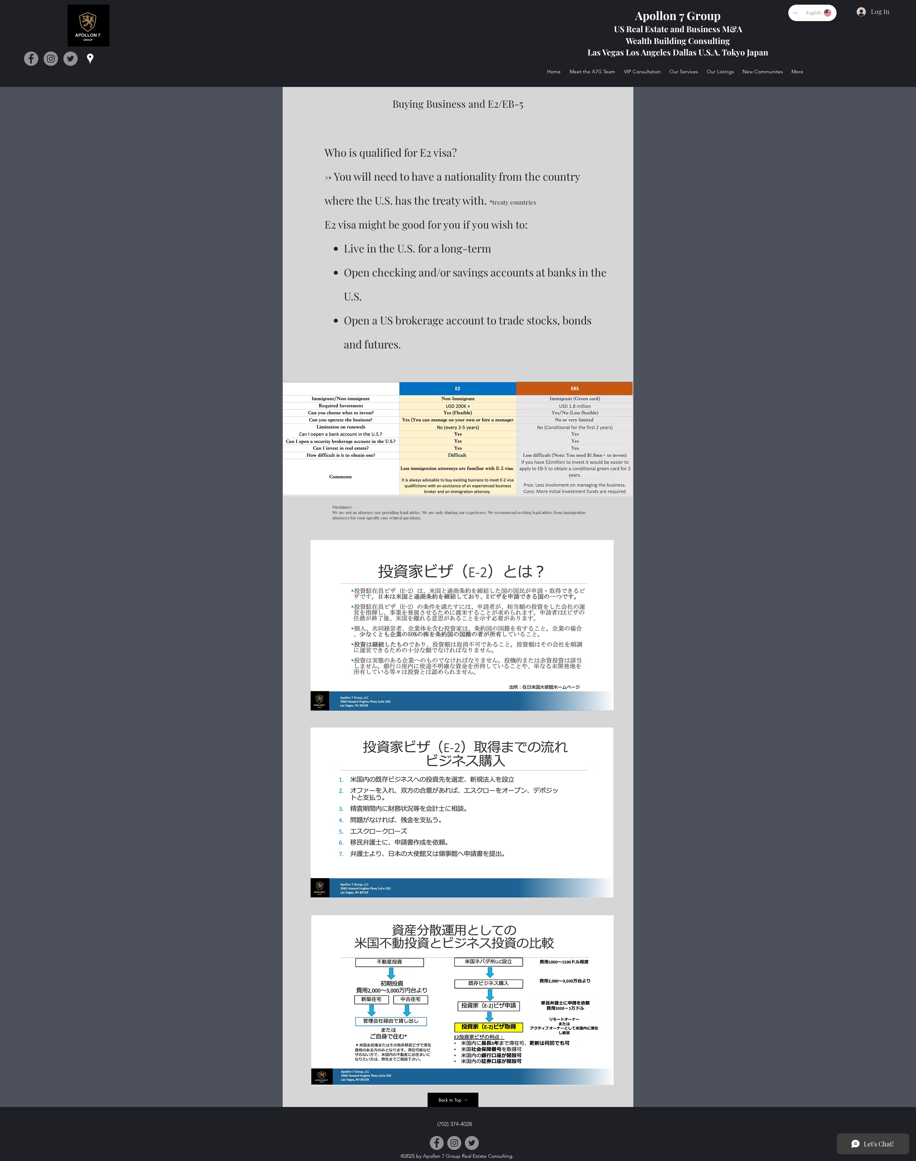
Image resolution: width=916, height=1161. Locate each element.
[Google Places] (90, 59)
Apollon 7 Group (678, 15)
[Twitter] (70, 59)
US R (623, 28)
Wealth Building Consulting (678, 40)
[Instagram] (51, 59)
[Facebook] (31, 59)
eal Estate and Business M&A (687, 28)
